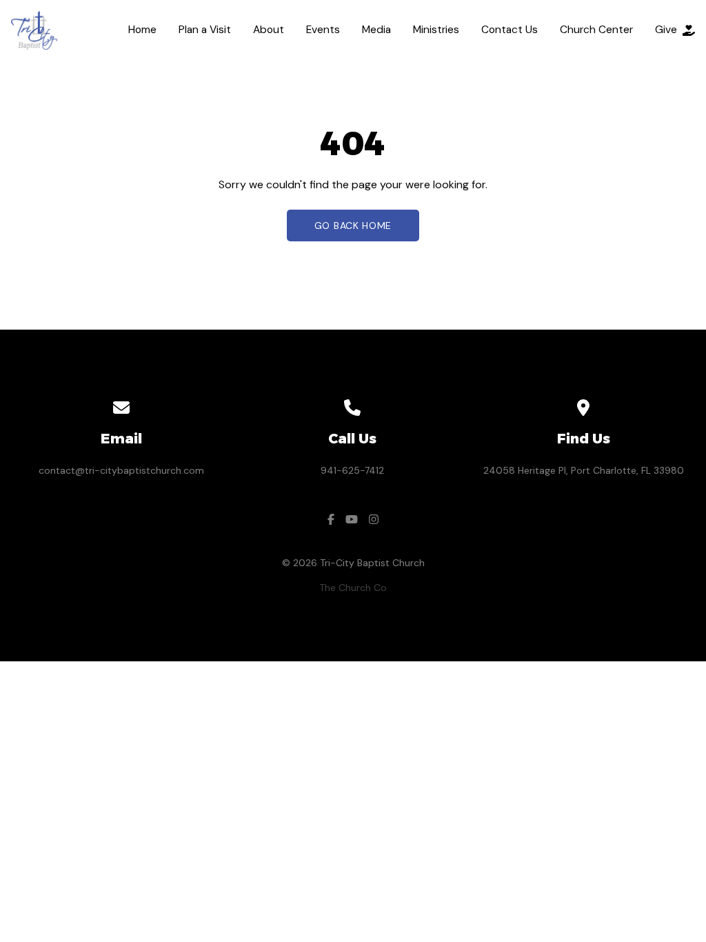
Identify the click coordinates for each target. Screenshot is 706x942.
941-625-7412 (352, 470)
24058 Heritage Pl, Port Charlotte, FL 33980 (583, 470)
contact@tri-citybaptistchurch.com (121, 470)
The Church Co (353, 587)
